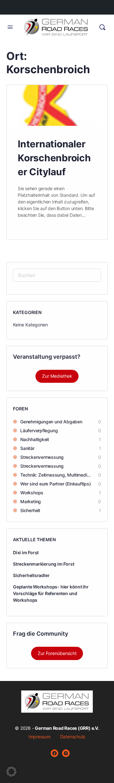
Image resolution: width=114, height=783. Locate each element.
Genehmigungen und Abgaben (51, 421)
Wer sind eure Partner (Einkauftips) (55, 483)
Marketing (30, 501)
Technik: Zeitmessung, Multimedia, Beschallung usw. (56, 475)
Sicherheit (30, 510)
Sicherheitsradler (31, 575)
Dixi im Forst (26, 552)
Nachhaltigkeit (34, 439)
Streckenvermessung (42, 457)
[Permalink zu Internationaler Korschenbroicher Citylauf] (57, 105)
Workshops (31, 492)
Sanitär (27, 448)
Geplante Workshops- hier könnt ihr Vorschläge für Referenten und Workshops (51, 593)
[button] (11, 771)
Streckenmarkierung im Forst (43, 564)
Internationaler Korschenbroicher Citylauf (54, 157)
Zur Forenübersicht (57, 653)
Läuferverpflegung (39, 430)
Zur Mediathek (57, 376)
